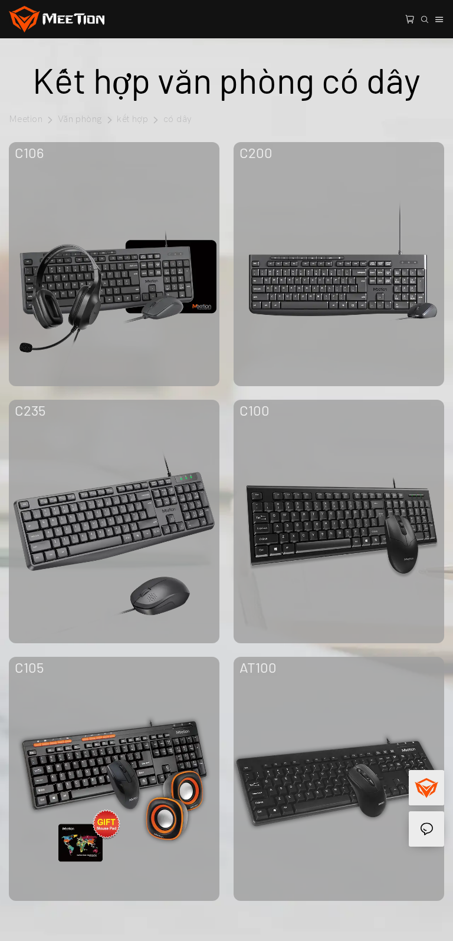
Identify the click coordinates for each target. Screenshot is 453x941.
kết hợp (132, 119)
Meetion (25, 119)
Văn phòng (80, 119)
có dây (177, 119)
